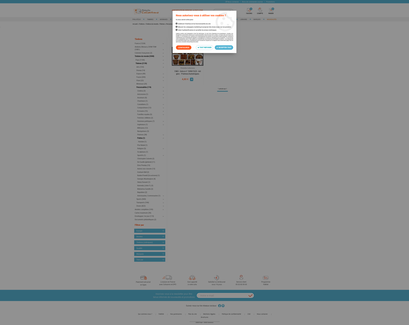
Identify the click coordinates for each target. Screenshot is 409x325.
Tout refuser (205, 47)
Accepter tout (224, 47)
